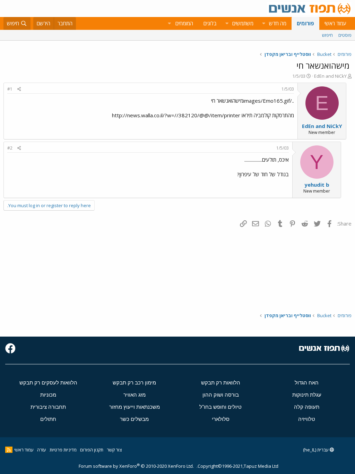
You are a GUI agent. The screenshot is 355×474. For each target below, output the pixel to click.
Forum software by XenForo (136, 466)
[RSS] (8, 450)
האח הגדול (307, 383)
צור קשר (114, 450)
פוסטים (345, 35)
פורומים (305, 23)
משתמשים (242, 23)
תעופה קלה (306, 407)
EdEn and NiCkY (330, 76)
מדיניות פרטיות (63, 450)
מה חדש (277, 23)
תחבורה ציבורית (48, 407)
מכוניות (48, 395)
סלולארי (221, 419)
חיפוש (327, 35)
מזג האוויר (134, 395)
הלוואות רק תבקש (220, 383)
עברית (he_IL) (316, 450)
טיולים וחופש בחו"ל (220, 407)
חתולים (48, 419)
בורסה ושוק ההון (220, 395)
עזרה (41, 450)
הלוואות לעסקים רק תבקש (48, 383)
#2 (9, 148)
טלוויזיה (306, 419)
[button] (263, 23)
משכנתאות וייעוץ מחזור (134, 407)
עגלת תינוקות (306, 395)
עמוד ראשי (335, 23)
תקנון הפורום (91, 450)
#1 (9, 89)
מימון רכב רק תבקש (134, 383)
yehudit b (316, 184)
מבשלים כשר (134, 419)
